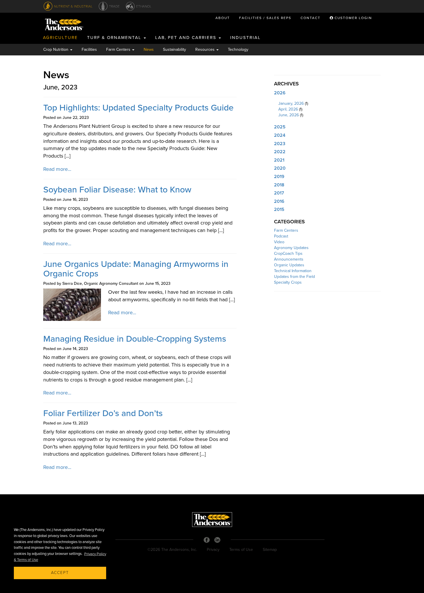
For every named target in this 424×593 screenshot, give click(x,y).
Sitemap (270, 549)
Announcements (288, 259)
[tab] (327, 93)
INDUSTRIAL (245, 37)
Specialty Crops (288, 282)
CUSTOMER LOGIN (352, 18)
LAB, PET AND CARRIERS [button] (186, 37)
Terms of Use (241, 549)
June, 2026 (288, 115)
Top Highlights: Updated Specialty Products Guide (138, 107)
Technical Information (293, 270)
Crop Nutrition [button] (56, 49)
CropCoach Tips (288, 253)
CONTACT (310, 18)
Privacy (213, 549)
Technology (238, 49)
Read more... (57, 169)
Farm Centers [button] (119, 49)
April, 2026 (288, 109)
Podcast (281, 236)
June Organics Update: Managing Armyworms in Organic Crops (135, 269)
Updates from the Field (294, 276)
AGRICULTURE (60, 37)
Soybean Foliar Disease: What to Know (117, 189)
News (149, 49)
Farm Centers (286, 230)
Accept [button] (60, 572)
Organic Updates (289, 265)
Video (279, 242)
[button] (327, 93)
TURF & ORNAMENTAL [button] (115, 37)
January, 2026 (291, 103)
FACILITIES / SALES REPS (265, 18)
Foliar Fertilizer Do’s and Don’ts (103, 413)
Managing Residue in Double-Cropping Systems (134, 339)
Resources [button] (205, 49)
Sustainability (174, 49)
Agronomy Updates (291, 247)
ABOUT (222, 18)
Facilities (89, 49)
